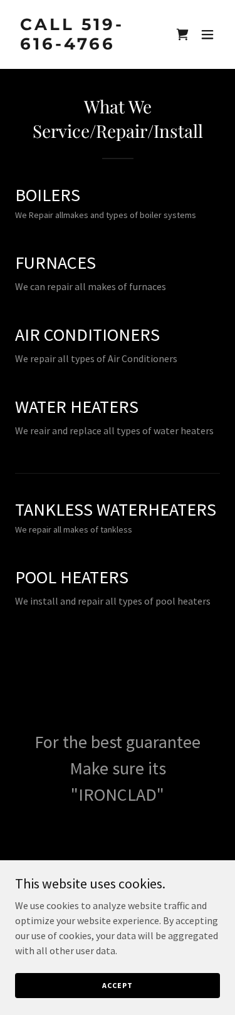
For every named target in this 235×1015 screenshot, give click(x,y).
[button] (207, 34)
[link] (87, 45)
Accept (117, 985)
